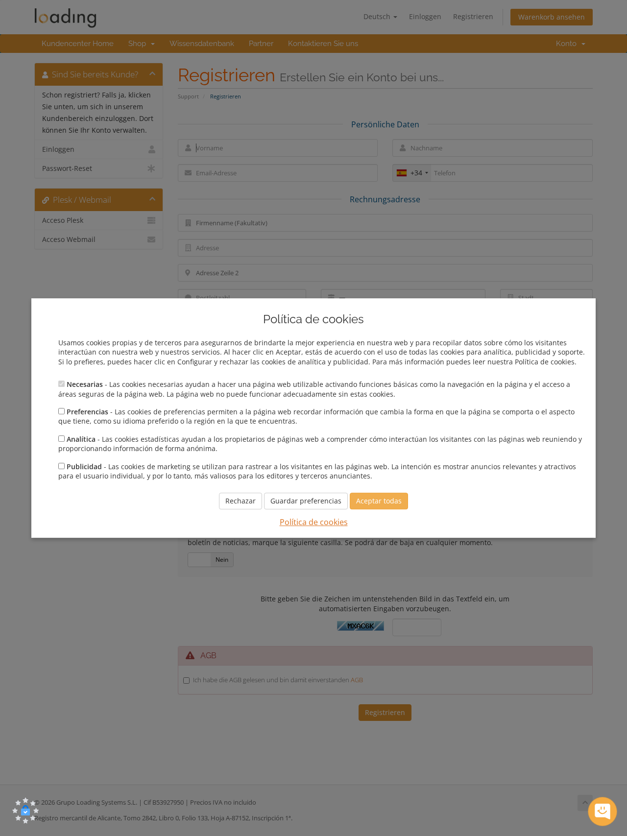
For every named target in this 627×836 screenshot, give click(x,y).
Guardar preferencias (305, 501)
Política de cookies (314, 522)
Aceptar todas (379, 501)
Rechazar (240, 501)
